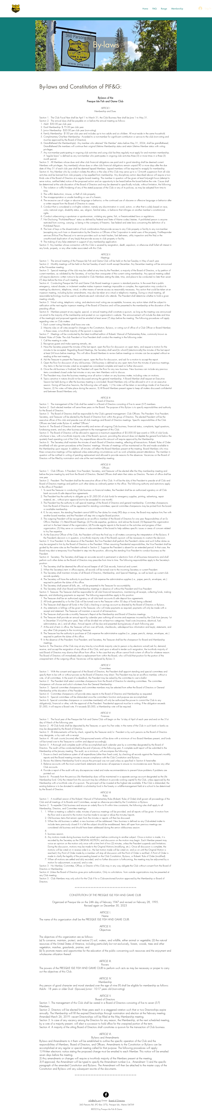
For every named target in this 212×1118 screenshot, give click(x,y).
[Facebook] (106, 1094)
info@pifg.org (94, 1100)
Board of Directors (117, 1100)
